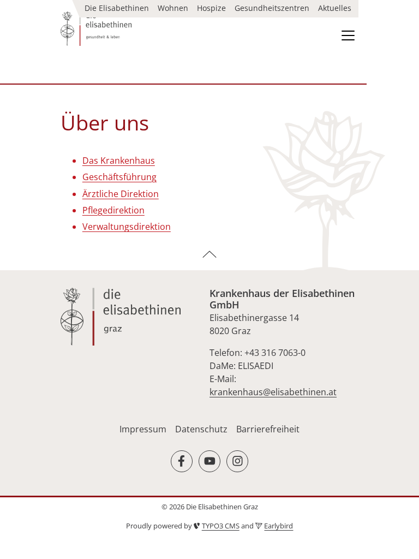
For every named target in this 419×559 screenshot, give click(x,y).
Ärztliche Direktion (120, 194)
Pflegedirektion (113, 210)
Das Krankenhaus (118, 160)
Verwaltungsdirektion (126, 227)
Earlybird (278, 526)
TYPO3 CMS (221, 526)
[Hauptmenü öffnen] (348, 35)
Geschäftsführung (119, 177)
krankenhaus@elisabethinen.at (273, 392)
